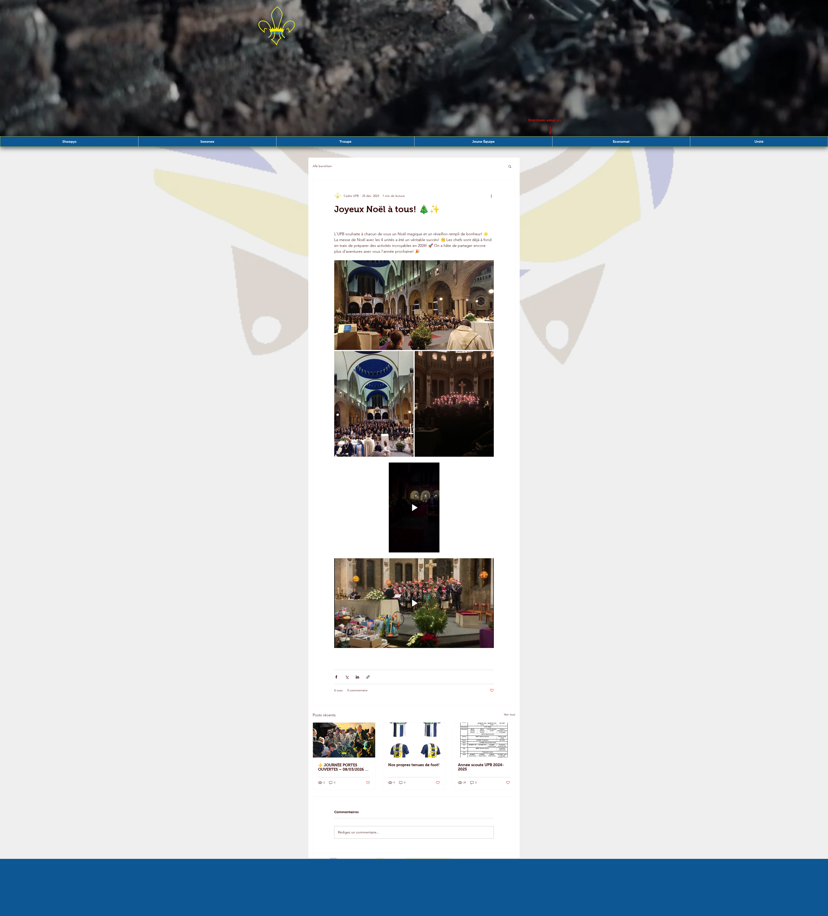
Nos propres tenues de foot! (413, 765)
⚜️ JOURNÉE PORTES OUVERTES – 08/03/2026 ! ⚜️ (342, 767)
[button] (69, 141)
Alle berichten (322, 166)
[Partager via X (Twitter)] (347, 677)
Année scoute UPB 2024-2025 (481, 767)
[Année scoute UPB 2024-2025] (484, 740)
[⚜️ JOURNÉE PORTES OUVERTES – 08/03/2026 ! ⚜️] (344, 740)
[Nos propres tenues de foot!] (414, 740)
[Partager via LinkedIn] (357, 677)
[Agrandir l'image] (414, 305)
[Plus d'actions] (491, 195)
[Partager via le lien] (368, 677)
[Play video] (414, 507)
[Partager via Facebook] (336, 677)
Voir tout (509, 714)
